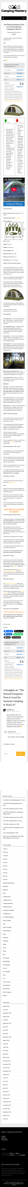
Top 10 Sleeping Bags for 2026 (10, 832)
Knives (4, 947)
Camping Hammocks (8, 903)
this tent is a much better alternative (13, 100)
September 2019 (7, 1023)
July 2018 (5, 1043)
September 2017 (7, 1071)
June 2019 (5, 1030)
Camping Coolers (7, 900)
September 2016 (7, 1112)
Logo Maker (22, 1155)
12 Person (5, 855)
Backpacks (5, 886)
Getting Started (7, 930)
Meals (4, 951)
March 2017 (6, 1091)
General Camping (7, 927)
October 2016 (6, 1108)
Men (4, 954)
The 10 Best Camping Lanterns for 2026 (13, 817)
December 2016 (7, 1101)
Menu (23, 18)
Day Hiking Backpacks (8, 917)
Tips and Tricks (6, 982)
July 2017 (5, 1078)
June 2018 (5, 1047)
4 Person (5, 866)
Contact (3, 1136)
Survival (5, 968)
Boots (4, 893)
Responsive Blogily (15, 1183)
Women (5, 995)
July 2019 (5, 1026)
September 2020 (7, 1013)
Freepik (11, 1153)
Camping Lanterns (7, 906)
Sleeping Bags (6, 961)
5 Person (5, 869)
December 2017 (7, 1061)
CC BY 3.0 (11, 1155)
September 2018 (7, 1037)
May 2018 (5, 1050)
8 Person (5, 876)
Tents (4, 975)
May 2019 (5, 1033)
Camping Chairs (7, 896)
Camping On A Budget (8, 910)
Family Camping (7, 920)
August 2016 (6, 1115)
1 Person (5, 848)
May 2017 (5, 1084)
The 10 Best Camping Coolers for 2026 (12, 808)
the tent (12, 441)
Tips (4, 978)
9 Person (5, 879)
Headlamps (5, 941)
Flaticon (17, 1153)
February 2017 (6, 1095)
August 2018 (6, 1040)
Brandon (14, 34)
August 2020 (6, 1016)
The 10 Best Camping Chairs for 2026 (12, 820)
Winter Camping (7, 992)
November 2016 (7, 1105)
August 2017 (6, 1074)
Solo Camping (6, 964)
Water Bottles (6, 988)
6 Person (5, 872)
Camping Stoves (7, 913)
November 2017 (7, 1064)
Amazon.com (18, 218)
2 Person (5, 859)
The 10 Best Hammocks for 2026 (11, 824)
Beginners (5, 889)
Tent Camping (6, 971)
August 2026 (6, 1006)
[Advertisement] (14, 776)
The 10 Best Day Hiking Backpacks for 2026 (14, 800)
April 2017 (5, 1088)
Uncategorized (6, 985)
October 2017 (6, 1067)
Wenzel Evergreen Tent (11, 583)
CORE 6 (15, 566)
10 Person (5, 852)
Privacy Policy (4, 1139)
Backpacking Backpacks (8, 883)
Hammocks (5, 937)
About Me (3, 1138)
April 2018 (5, 1054)
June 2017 (5, 1081)
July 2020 (5, 1020)
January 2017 (6, 1098)
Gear (4, 923)
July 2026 (5, 1009)
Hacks (4, 934)
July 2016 (5, 1118)
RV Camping (6, 958)
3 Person (5, 862)
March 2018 (6, 1057)
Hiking (4, 944)
